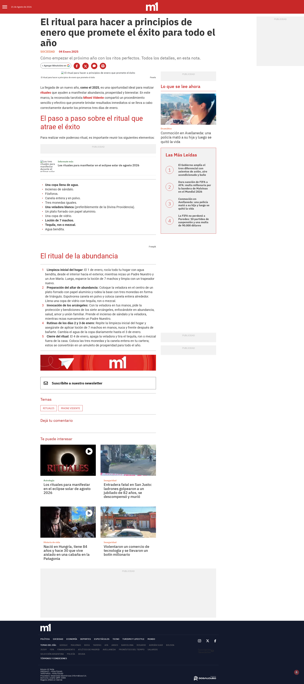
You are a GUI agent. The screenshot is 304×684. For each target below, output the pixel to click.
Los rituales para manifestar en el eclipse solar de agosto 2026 (98, 165)
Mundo (151, 639)
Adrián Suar (156, 645)
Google (64, 645)
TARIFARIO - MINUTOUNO (52, 673)
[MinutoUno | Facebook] (214, 641)
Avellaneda (109, 649)
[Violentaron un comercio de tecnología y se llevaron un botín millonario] (128, 522)
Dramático (166, 128)
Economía (71, 639)
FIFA (52, 649)
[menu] (6, 6)
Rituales (48, 408)
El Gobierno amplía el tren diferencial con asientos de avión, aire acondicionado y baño (192, 169)
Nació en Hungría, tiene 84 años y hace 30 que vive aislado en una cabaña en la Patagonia (67, 552)
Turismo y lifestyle (133, 639)
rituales (46, 92)
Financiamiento (66, 649)
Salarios (153, 649)
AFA (106, 645)
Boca (87, 645)
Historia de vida (52, 542)
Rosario (141, 645)
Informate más (65, 161)
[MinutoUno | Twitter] (208, 641)
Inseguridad (110, 480)
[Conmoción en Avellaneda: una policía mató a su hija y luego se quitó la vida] (188, 109)
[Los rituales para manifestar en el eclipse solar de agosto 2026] (48, 166)
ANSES (114, 645)
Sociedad (47, 51)
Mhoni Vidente (94, 98)
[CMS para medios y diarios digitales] (205, 679)
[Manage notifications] (296, 672)
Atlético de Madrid (89, 649)
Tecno (116, 639)
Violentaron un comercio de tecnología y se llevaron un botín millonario (126, 550)
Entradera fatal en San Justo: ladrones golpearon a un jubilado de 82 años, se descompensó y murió (128, 490)
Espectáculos (101, 639)
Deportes (85, 639)
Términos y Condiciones (53, 658)
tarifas (97, 645)
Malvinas (76, 645)
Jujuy (43, 649)
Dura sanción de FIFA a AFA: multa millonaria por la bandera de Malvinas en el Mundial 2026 (194, 186)
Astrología (49, 480)
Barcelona (127, 645)
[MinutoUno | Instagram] (199, 641)
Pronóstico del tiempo (131, 649)
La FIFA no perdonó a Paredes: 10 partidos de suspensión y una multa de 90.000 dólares (193, 220)
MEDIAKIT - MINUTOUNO (51, 671)
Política (45, 639)
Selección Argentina (52, 654)
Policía (71, 654)
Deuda (81, 654)
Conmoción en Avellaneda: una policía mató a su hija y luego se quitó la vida (186, 137)
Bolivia (170, 645)
